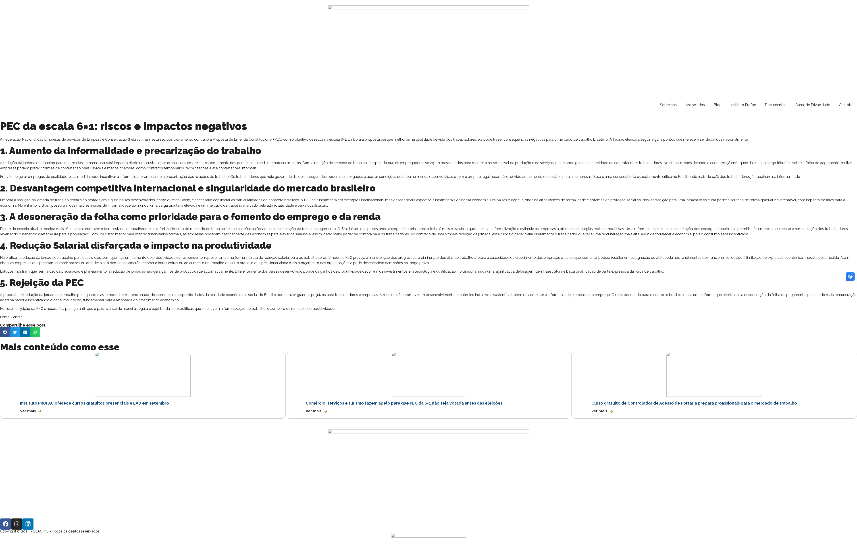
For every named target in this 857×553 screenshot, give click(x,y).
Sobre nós (668, 105)
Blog (718, 105)
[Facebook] (5, 524)
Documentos (775, 105)
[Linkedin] (27, 524)
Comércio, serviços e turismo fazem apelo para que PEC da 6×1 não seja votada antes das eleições (404, 403)
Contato (846, 105)
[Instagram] (16, 524)
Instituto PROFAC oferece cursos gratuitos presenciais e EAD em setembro (94, 403)
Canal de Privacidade (812, 105)
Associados (695, 105)
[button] (5, 332)
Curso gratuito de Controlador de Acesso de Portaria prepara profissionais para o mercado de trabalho (694, 403)
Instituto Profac (743, 105)
